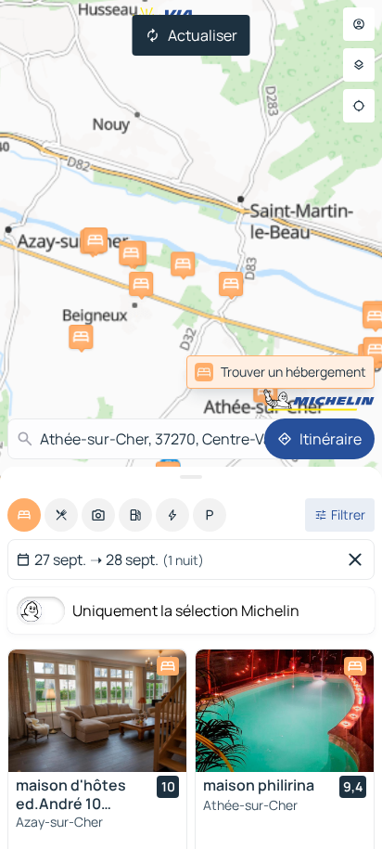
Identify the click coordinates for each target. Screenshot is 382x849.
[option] (24, 515)
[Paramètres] (359, 65)
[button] (265, 391)
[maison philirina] (285, 711)
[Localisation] (359, 105)
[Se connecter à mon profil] (359, 24)
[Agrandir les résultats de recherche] (191, 477)
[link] (280, 372)
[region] (97, 711)
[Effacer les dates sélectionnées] (359, 559)
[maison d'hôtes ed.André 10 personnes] (97, 711)
